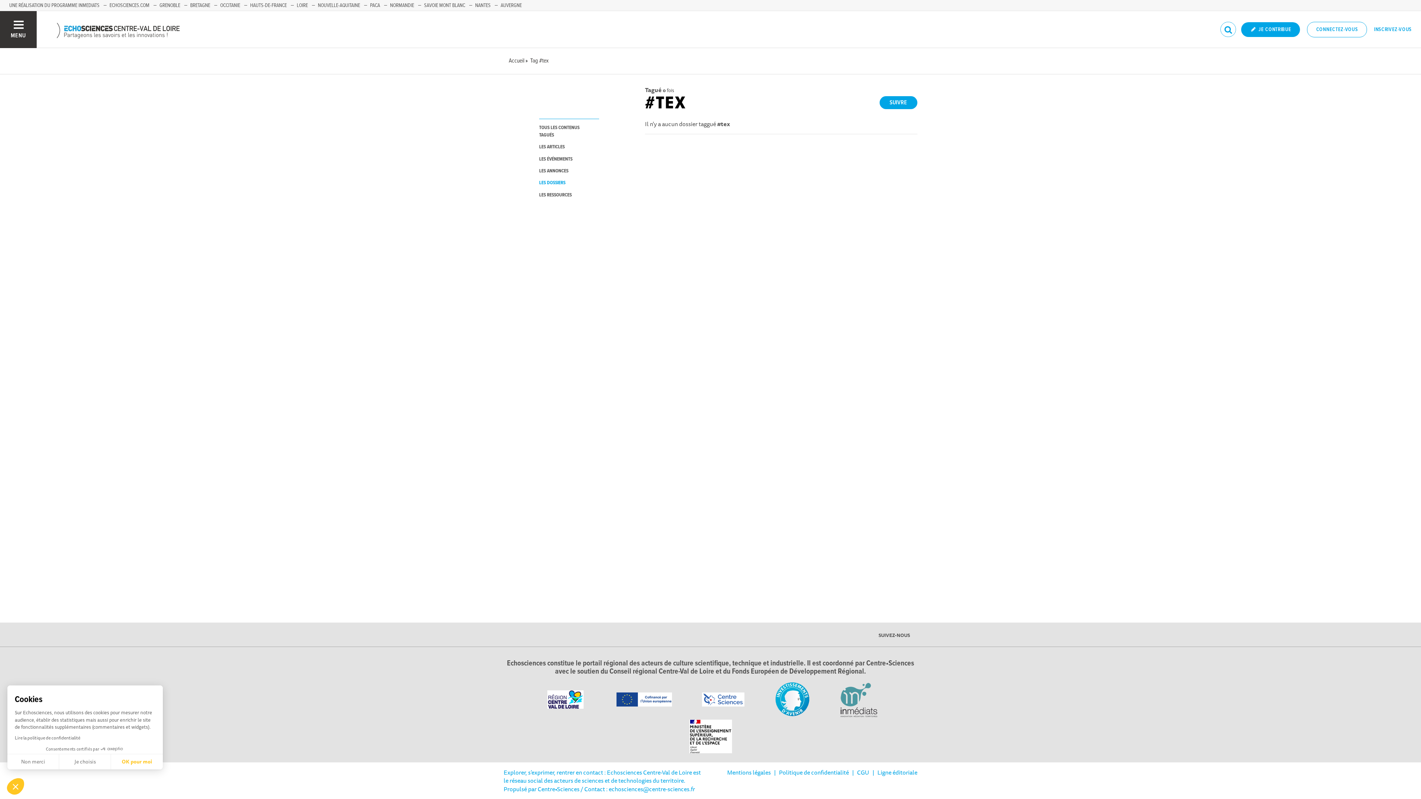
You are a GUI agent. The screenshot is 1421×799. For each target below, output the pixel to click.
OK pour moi (137, 762)
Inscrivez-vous (1393, 29)
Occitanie (230, 5)
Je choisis (85, 762)
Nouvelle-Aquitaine (339, 5)
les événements (555, 159)
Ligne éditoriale (897, 772)
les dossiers (552, 183)
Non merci (33, 762)
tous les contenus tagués (559, 131)
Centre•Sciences (559, 789)
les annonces (553, 171)
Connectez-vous (1337, 29)
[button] (15, 786)
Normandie (402, 5)
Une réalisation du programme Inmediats (54, 5)
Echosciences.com (130, 5)
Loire (302, 5)
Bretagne (200, 5)
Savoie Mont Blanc (444, 5)
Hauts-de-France (268, 5)
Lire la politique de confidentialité (47, 737)
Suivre (898, 103)
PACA (375, 5)
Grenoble (169, 5)
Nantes (483, 5)
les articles (552, 147)
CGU (863, 772)
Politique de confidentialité (814, 772)
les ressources (555, 195)
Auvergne (511, 5)
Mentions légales (749, 772)
